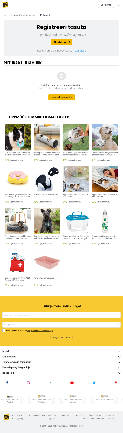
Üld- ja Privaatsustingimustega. (40, 331)
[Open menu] (118, 5)
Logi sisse (80, 50)
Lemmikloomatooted (23, 15)
